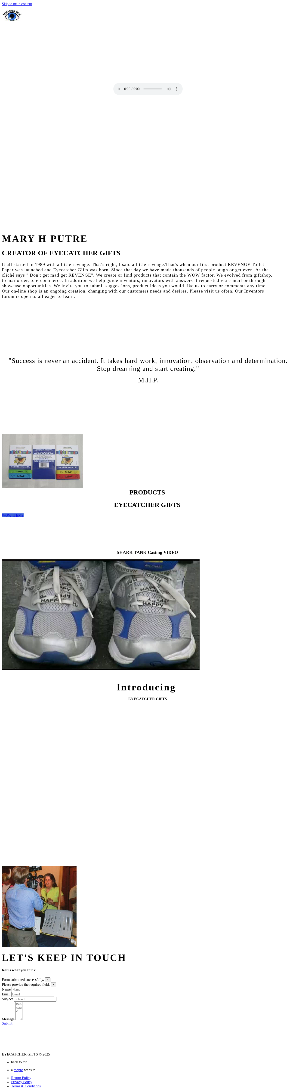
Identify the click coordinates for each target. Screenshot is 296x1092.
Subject (7, 999)
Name (6, 989)
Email (6, 994)
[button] (13, 515)
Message (8, 1019)
